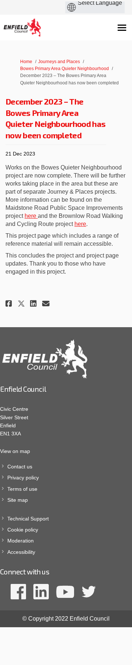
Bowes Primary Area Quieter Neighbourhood (64, 68)
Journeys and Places (59, 61)
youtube (65, 591)
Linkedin (41, 591)
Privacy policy (23, 478)
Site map (17, 500)
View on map (15, 451)
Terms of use (22, 489)
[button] (10, 303)
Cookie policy (22, 530)
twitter (88, 592)
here (31, 216)
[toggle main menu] (121, 27)
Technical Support (28, 519)
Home (26, 61)
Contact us (19, 466)
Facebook (18, 591)
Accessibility (21, 552)
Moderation (20, 541)
